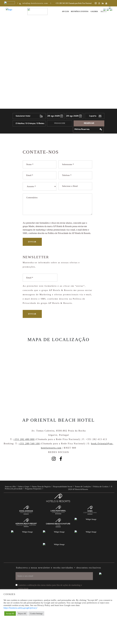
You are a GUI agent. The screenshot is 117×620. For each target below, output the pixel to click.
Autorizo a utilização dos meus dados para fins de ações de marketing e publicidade (50, 587)
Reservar (89, 123)
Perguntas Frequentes (33, 489)
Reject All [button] (22, 613)
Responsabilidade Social (62, 486)
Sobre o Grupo (23, 486)
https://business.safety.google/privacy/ (20, 608)
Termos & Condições (83, 486)
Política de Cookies (100, 486)
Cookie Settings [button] (36, 613)
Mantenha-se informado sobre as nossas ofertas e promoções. (51, 264)
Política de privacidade (14, 489)
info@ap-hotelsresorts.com (35, 3)
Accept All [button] (10, 613)
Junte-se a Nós (10, 486)
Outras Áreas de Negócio (41, 486)
